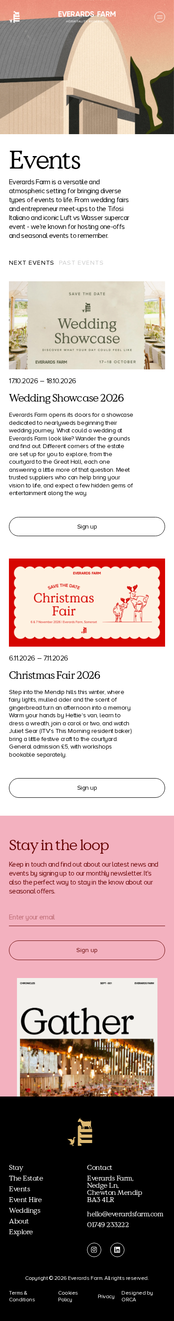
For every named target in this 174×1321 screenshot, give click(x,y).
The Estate (26, 1178)
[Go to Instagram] (94, 1250)
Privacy (106, 1296)
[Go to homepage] (14, 17)
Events (19, 1189)
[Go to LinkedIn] (117, 1250)
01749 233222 (107, 1224)
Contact (99, 1167)
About (19, 1221)
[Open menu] (159, 17)
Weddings (24, 1210)
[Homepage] (79, 1132)
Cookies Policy (68, 1296)
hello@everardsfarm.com (125, 1214)
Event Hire (25, 1199)
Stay (16, 1167)
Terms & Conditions (22, 1296)
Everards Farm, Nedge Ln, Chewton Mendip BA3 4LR (114, 1189)
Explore (21, 1232)
